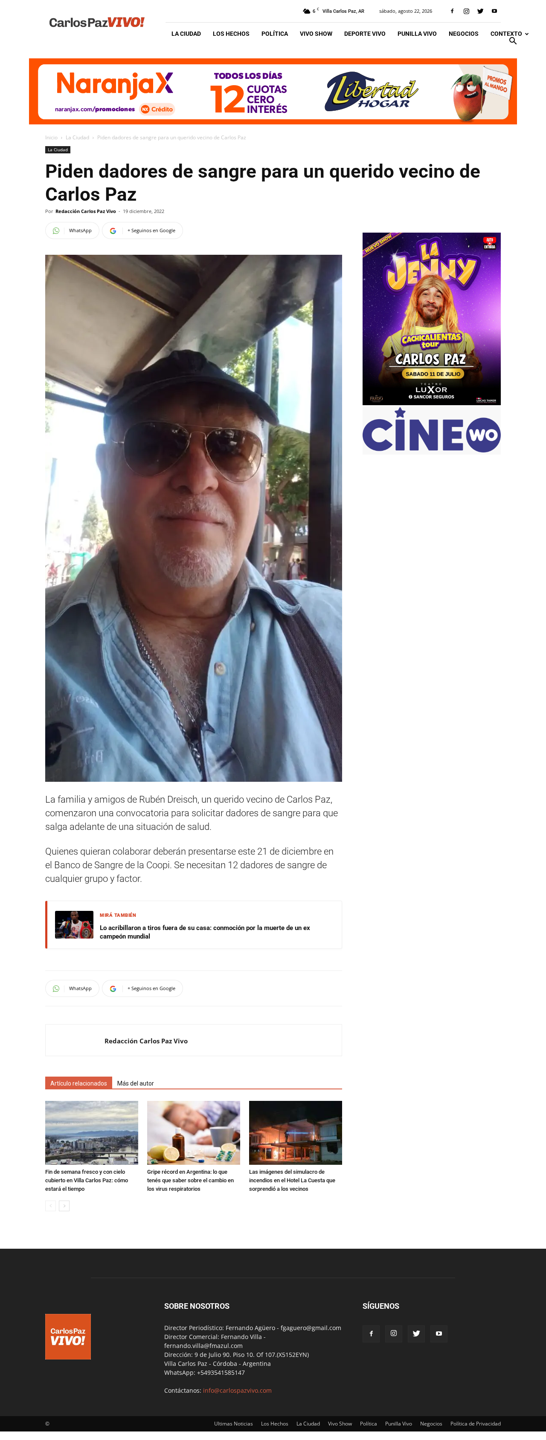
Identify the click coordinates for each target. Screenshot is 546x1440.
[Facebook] (452, 11)
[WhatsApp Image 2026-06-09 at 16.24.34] (432, 403)
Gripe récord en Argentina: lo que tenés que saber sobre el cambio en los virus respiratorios (190, 1180)
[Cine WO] (432, 450)
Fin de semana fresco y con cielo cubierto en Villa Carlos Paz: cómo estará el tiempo (86, 1180)
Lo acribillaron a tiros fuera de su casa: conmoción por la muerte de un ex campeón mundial (205, 932)
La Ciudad (186, 33)
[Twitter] (480, 11)
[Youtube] (494, 11)
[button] (512, 42)
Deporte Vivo (365, 33)
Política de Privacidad (475, 1423)
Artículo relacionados (78, 1083)
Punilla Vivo (417, 33)
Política (274, 33)
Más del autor (135, 1083)
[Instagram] (466, 11)
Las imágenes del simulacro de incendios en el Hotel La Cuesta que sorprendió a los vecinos (292, 1180)
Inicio (51, 137)
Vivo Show (316, 33)
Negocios (464, 33)
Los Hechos (231, 33)
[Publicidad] (273, 91)
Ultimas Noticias (233, 1423)
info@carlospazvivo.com (237, 1390)
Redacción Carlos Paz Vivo (85, 211)
